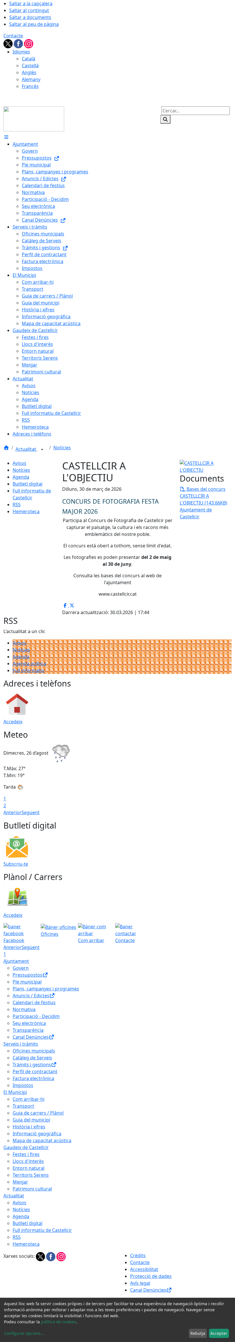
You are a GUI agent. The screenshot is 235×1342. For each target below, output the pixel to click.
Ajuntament (16, 961)
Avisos (19, 463)
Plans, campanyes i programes (46, 989)
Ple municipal (27, 982)
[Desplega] (42, 449)
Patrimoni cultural (32, 1189)
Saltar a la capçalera (30, 3)
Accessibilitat (144, 1269)
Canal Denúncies (31, 1037)
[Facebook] (19, 43)
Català (28, 58)
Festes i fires (26, 1154)
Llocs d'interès (28, 1161)
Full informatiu (28, 670)
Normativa (24, 1009)
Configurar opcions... (24, 1333)
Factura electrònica (33, 1078)
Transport (23, 1106)
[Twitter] (8, 43)
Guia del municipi (31, 1120)
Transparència (28, 1030)
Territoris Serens (31, 1175)
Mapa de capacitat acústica (42, 1140)
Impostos (23, 1085)
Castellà (30, 65)
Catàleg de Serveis (32, 1058)
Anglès (29, 72)
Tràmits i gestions (32, 1064)
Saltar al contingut (29, 10)
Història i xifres (29, 1127)
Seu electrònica (29, 1023)
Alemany (31, 79)
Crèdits (138, 1255)
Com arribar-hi (28, 1099)
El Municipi (15, 1092)
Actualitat (26, 449)
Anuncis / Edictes (31, 995)
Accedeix (12, 721)
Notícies (62, 447)
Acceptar (218, 1333)
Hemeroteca (26, 511)
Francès (30, 86)
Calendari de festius (34, 1002)
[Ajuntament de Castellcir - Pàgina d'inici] (33, 118)
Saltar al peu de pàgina (34, 24)
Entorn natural (28, 1168)
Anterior (12, 812)
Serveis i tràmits (20, 1044)
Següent (30, 812)
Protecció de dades (151, 1276)
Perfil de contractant (35, 1071)
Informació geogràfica (37, 1133)
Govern (21, 968)
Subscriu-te (15, 864)
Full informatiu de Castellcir (42, 1230)
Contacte (13, 35)
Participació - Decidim (36, 1016)
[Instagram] (28, 43)
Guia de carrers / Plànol (38, 1113)
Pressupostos (27, 975)
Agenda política (29, 663)
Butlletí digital (27, 484)
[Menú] (6, 137)
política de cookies (58, 1321)
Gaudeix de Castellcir (26, 1147)
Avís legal (140, 1283)
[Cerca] (165, 119)
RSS (17, 504)
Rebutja (197, 1333)
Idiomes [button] (21, 52)
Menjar (20, 1182)
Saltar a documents (30, 17)
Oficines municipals (34, 1051)
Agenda (21, 477)
